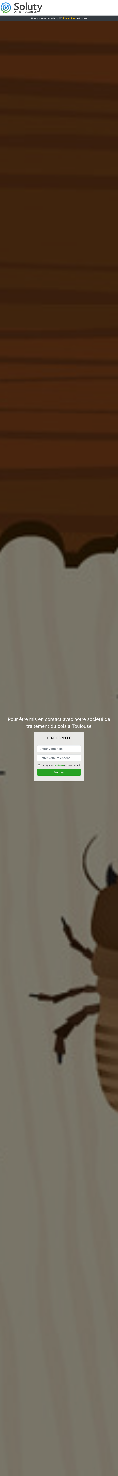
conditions (59, 765)
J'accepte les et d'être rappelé (60, 765)
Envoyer (59, 772)
